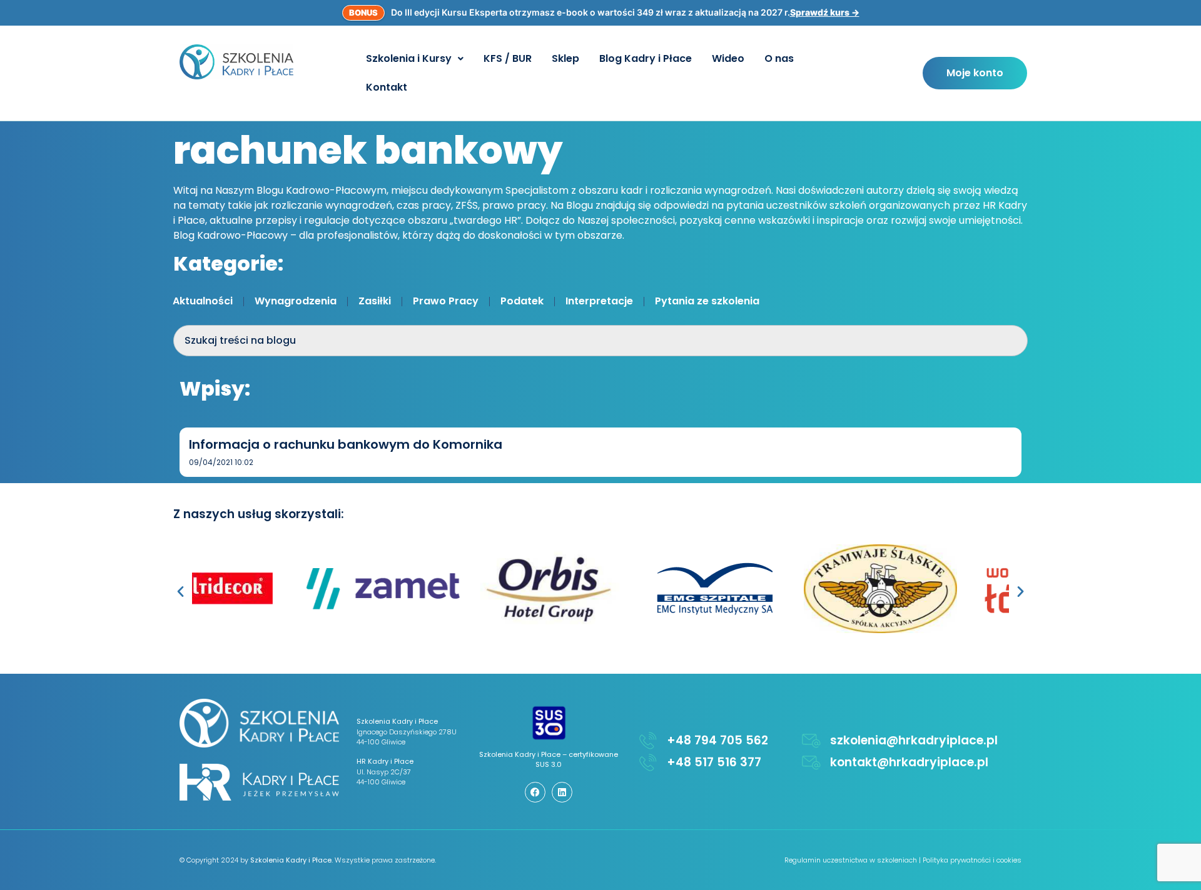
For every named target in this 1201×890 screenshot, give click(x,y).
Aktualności (203, 301)
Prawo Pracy (446, 301)
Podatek (522, 301)
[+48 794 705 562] (648, 740)
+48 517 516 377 (714, 762)
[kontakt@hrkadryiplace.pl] (811, 762)
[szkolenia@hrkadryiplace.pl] (811, 740)
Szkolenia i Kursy (409, 58)
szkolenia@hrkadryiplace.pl (914, 740)
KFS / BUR (508, 58)
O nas (779, 58)
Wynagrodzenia (296, 301)
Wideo (728, 58)
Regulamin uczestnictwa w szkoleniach (850, 860)
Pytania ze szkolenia (707, 301)
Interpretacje (599, 301)
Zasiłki (374, 301)
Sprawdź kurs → (824, 12)
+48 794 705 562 (717, 740)
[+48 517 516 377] (648, 762)
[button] (415, 58)
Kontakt (386, 87)
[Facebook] (535, 792)
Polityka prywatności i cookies (972, 860)
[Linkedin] (562, 792)
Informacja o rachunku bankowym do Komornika (345, 444)
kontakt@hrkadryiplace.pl (909, 762)
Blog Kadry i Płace (645, 58)
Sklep (565, 58)
